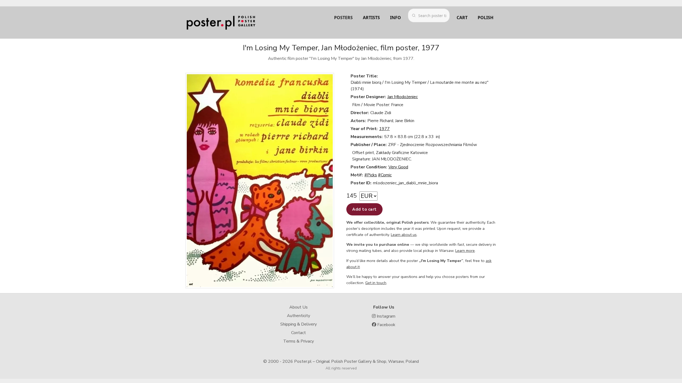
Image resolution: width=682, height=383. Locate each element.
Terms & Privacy (298, 341)
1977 (384, 129)
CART (462, 17)
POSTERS (343, 17)
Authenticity (298, 316)
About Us (298, 307)
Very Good (398, 167)
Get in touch (375, 282)
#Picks (370, 175)
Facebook (385, 325)
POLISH (485, 17)
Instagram (385, 316)
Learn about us (404, 234)
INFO (395, 17)
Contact (298, 333)
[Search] (413, 15)
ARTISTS (371, 17)
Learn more (465, 250)
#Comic (385, 175)
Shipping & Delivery (298, 324)
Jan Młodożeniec (402, 97)
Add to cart (364, 209)
